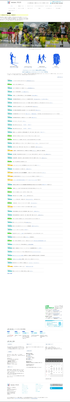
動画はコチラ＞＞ (28, 222)
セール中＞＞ (35, 206)
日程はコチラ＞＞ (42, 132)
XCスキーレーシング (24, 385)
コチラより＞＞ (34, 150)
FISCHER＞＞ (25, 128)
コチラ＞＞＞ (39, 165)
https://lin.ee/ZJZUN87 (18, 398)
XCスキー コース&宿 (21, 8)
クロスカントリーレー (13, 67)
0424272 (29, 355)
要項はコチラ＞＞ (35, 106)
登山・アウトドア (30, 8)
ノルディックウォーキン (40, 67)
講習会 (39, 8)
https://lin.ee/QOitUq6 (34, 398)
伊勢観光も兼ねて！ (34, 113)
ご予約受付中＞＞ (26, 229)
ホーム (23, 384)
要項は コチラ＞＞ (28, 113)
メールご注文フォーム (49, 8)
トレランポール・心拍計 (11, 8)
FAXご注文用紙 (58, 8)
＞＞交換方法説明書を (30, 244)
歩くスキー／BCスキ (28, 67)
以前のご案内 (10, 273)
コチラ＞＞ (36, 143)
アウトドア (55, 67)
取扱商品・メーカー (38, 384)
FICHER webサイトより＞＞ (31, 80)
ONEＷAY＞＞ (30, 128)
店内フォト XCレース (12, 10)
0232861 (29, 358)
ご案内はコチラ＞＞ (48, 154)
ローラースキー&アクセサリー (39, 385)
